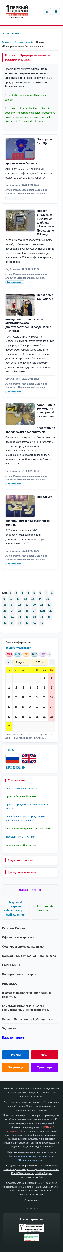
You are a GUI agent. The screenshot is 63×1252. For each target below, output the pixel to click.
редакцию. (16, 1146)
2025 (9, 654)
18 (16, 706)
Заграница (15, 1067)
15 (44, 697)
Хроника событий (23, 42)
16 (51, 697)
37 (5, 622)
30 (51, 716)
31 (9, 726)
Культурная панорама (22, 872)
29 (44, 716)
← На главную (11, 33)
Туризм (15, 1054)
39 (19, 622)
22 (44, 706)
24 (9, 716)
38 (12, 622)
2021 (42, 654)
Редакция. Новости (20, 860)
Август (20, 662)
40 (27, 622)
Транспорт (44, 1067)
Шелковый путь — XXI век (20, 836)
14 (37, 697)
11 (16, 697)
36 (49, 616)
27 (30, 716)
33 (27, 616)
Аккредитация (31, 1200)
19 (23, 706)
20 (30, 706)
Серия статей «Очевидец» (20, 845)
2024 (17, 654)
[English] (29, 758)
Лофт (45, 1054)
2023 (26, 654)
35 (41, 616)
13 (30, 697)
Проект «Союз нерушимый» (21, 787)
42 (41, 622)
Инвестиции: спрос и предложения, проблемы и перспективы (25, 818)
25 (16, 716)
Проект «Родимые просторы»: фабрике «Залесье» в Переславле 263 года (45, 222)
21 (37, 706)
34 (34, 616)
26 (23, 716)
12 (23, 697)
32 (19, 616)
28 (37, 716)
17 (9, 706)
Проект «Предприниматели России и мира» (26, 806)
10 (9, 697)
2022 (34, 654)
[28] (42, 610)
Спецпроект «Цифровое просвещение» (28, 828)
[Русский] (12, 758)
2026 (38, 662)
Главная (6, 42)
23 (51, 706)
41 (34, 622)
